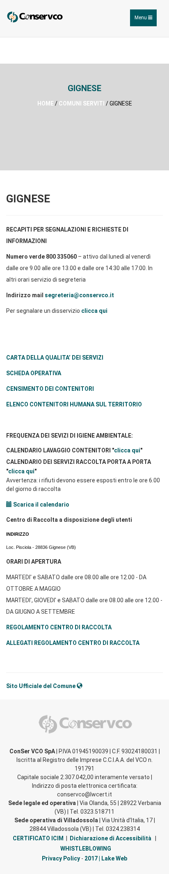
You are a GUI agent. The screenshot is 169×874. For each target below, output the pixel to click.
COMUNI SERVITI (82, 103)
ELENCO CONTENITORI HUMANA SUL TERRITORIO (74, 404)
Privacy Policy (61, 858)
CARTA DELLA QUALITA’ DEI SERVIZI (54, 357)
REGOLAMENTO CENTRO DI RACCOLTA (59, 627)
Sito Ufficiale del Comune (41, 686)
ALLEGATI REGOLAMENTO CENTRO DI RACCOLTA (72, 643)
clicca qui (94, 310)
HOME (45, 103)
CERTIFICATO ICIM (38, 838)
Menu (145, 20)
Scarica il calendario (40, 504)
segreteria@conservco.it (79, 295)
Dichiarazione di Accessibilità (110, 838)
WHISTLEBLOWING (85, 848)
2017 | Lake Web (105, 858)
